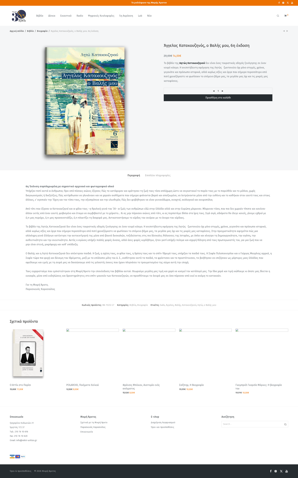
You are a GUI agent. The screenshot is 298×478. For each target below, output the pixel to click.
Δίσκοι (51, 15)
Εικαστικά (66, 15)
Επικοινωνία (86, 432)
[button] (285, 424)
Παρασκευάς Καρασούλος (93, 427)
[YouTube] (292, 2)
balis (162, 305)
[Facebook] (279, 2)
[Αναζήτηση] (278, 16)
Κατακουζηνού (189, 305)
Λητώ (200, 305)
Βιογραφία (42, 31)
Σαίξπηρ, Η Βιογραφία (191, 385)
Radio (80, 15)
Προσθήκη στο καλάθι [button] (20, 389)
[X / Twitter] (288, 2)
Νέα (149, 15)
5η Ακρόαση (126, 15)
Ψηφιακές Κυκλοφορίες (101, 15)
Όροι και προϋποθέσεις (162, 427)
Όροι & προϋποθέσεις (20, 471)
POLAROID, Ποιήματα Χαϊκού (82, 385)
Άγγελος (170, 305)
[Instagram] (283, 2)
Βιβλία (39, 15)
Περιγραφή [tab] (133, 175)
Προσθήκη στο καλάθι (218, 97)
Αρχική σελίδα (17, 31)
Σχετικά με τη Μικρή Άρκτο (93, 422)
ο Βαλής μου (210, 305)
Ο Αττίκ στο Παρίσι (20, 385)
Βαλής (178, 305)
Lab (140, 15)
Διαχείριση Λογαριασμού (163, 422)
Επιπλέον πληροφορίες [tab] (158, 175)
